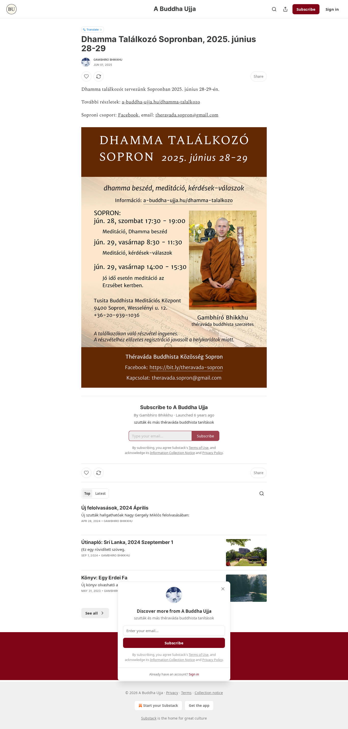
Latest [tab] (100, 493)
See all (91, 613)
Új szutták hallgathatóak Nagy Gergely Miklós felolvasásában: (135, 514)
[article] (174, 518)
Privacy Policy (212, 659)
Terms (186, 692)
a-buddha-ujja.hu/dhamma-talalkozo (161, 102)
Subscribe (306, 9)
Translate (93, 29)
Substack (148, 718)
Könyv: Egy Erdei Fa (104, 578)
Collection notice (209, 692)
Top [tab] (87, 493)
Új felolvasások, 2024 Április (115, 508)
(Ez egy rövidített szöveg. (103, 549)
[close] (223, 589)
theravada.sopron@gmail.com (186, 115)
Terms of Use (198, 654)
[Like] (86, 76)
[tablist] (95, 493)
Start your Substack (160, 705)
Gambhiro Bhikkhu (107, 59)
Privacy (172, 692)
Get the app (199, 705)
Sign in (332, 9)
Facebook (128, 115)
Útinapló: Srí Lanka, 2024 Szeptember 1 (127, 542)
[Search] (274, 9)
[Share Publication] (285, 9)
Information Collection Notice (172, 659)
